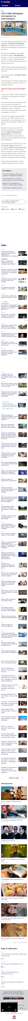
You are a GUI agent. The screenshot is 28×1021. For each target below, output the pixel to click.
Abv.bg (5, 991)
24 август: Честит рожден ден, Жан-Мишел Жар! (13, 860)
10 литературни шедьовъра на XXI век (11, 820)
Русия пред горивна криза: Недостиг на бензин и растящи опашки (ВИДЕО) (9, 326)
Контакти (22, 1005)
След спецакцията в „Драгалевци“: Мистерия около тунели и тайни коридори (8, 526)
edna (3, 967)
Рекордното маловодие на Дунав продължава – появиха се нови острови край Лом (9, 770)
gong (3, 986)
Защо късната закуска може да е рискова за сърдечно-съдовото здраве (9, 574)
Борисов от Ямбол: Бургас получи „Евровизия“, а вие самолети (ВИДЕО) (9, 743)
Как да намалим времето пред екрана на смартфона (9, 651)
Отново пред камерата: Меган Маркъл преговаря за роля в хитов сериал (8, 735)
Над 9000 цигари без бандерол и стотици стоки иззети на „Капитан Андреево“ (9, 353)
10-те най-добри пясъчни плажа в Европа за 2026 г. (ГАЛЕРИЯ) (8, 718)
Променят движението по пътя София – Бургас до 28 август (9, 695)
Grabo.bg (21, 992)
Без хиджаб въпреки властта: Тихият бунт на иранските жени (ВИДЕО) (8, 609)
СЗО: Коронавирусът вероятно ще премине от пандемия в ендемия (13, 174)
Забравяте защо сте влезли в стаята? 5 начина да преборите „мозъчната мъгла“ (9, 687)
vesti (3, 976)
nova (3, 958)
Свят (3, 245)
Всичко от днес (14, 778)
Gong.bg (13, 991)
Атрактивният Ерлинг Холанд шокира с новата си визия (9, 710)
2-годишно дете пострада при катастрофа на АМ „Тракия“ (8, 517)
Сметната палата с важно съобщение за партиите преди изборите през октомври (8, 455)
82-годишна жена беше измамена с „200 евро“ (8, 288)
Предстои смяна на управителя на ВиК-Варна (9, 480)
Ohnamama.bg (16, 992)
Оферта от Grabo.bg (4, 401)
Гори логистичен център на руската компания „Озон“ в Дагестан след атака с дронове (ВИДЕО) (9, 499)
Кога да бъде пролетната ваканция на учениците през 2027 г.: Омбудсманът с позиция (9, 760)
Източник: (3, 195)
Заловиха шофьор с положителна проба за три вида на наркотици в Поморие (9, 490)
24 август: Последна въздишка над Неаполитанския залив (9, 973)
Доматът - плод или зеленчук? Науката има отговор (8, 728)
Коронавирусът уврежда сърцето (12, 188)
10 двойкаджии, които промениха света (12, 879)
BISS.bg (10, 992)
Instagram (23, 209)
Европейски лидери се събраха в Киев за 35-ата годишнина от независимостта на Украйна (9, 254)
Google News (6, 209)
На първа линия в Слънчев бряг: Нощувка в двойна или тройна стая (9, 406)
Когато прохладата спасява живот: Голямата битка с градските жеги (14, 954)
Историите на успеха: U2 (8, 840)
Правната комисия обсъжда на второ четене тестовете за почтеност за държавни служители (9, 272)
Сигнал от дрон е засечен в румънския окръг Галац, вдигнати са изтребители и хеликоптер (9, 751)
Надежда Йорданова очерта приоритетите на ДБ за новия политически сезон (9, 335)
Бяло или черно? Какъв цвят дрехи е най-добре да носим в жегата (9, 644)
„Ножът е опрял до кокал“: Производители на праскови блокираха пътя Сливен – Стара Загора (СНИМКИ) (9, 544)
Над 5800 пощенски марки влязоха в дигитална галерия (9, 280)
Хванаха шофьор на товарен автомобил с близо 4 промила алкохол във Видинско (9, 417)
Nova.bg (16, 993)
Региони (17, 5)
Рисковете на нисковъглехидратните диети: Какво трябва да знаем (8, 566)
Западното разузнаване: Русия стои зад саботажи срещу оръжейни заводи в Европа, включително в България (9, 435)
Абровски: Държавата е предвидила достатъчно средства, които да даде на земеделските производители (9, 555)
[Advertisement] (14, 227)
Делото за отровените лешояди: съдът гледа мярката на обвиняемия (8, 426)
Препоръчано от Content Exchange (19, 942)
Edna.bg (8, 993)
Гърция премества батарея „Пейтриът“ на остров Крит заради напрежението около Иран (9, 394)
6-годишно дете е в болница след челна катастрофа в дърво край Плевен (8, 376)
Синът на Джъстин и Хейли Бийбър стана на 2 (12, 964)
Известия (23, 1008)
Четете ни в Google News (14, 1001)
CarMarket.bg (5, 992)
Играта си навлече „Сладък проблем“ (11, 801)
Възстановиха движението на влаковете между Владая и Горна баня (9, 464)
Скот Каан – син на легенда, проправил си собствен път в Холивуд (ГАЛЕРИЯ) (9, 703)
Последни (5, 5)
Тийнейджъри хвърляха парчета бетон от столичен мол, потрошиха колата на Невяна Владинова (9, 678)
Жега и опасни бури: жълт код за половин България (8, 662)
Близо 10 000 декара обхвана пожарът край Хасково (8, 669)
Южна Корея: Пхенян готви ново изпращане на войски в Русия (9, 592)
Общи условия (19, 1013)
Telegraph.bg (21, 993)
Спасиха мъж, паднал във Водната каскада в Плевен (9, 296)
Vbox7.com (9, 991)
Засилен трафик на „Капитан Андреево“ (7, 625)
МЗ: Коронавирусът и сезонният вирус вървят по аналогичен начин (13, 179)
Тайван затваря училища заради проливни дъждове (9, 616)
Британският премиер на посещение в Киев (8, 599)
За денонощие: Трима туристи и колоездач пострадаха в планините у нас (9, 508)
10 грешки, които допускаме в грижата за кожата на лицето (12, 918)
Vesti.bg (12, 993)
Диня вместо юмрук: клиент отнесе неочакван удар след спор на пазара (9, 385)
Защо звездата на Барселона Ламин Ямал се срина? (12, 982)
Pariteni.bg (4, 993)
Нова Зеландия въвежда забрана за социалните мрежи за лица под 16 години (8, 583)
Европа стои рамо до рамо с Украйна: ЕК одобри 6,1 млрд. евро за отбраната (9, 472)
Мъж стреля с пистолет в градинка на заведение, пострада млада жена (8, 316)
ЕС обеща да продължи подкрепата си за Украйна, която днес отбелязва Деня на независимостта (9, 635)
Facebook (15, 209)
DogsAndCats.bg (19, 991)
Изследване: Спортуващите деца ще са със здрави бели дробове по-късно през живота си (9, 307)
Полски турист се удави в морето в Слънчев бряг (8, 534)
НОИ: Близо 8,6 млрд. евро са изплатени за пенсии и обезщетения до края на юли (9, 446)
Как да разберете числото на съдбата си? (12, 938)
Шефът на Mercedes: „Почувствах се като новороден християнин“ (8, 262)
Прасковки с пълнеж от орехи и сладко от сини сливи (13, 898)
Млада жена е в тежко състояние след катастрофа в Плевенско (9, 343)
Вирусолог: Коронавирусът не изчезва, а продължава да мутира (13, 184)
